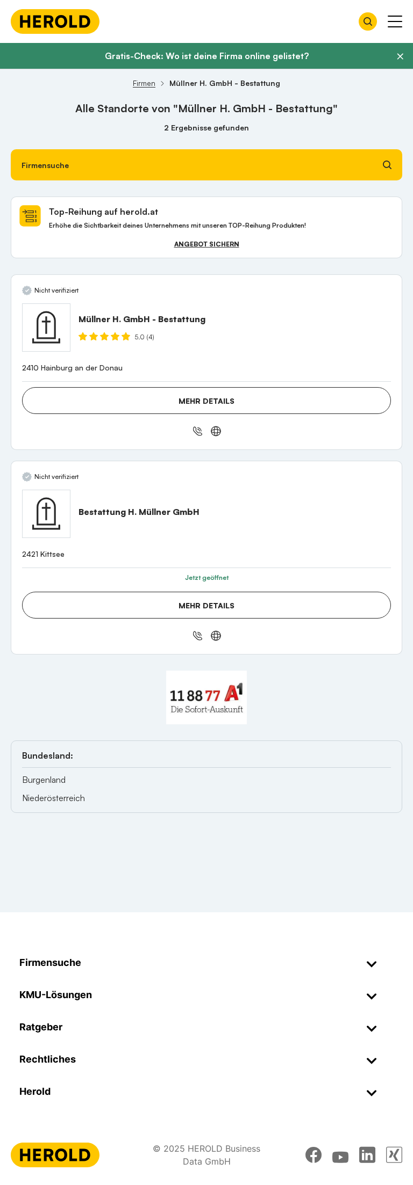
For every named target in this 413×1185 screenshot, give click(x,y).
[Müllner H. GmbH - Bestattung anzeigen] (46, 327)
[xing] (394, 1155)
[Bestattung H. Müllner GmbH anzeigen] (46, 514)
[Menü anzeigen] (395, 21)
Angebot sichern (206, 244)
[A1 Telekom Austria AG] (206, 697)
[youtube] (340, 1155)
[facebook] (313, 1155)
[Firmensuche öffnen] (368, 21)
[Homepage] (55, 21)
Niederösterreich (53, 798)
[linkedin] (367, 1155)
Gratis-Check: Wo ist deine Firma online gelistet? (207, 55)
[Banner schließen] (400, 56)
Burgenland (44, 779)
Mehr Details (206, 400)
